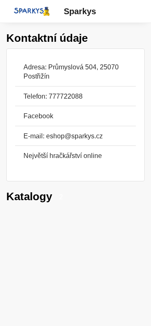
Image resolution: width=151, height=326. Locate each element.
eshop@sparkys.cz (74, 136)
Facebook (38, 116)
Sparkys (80, 11)
